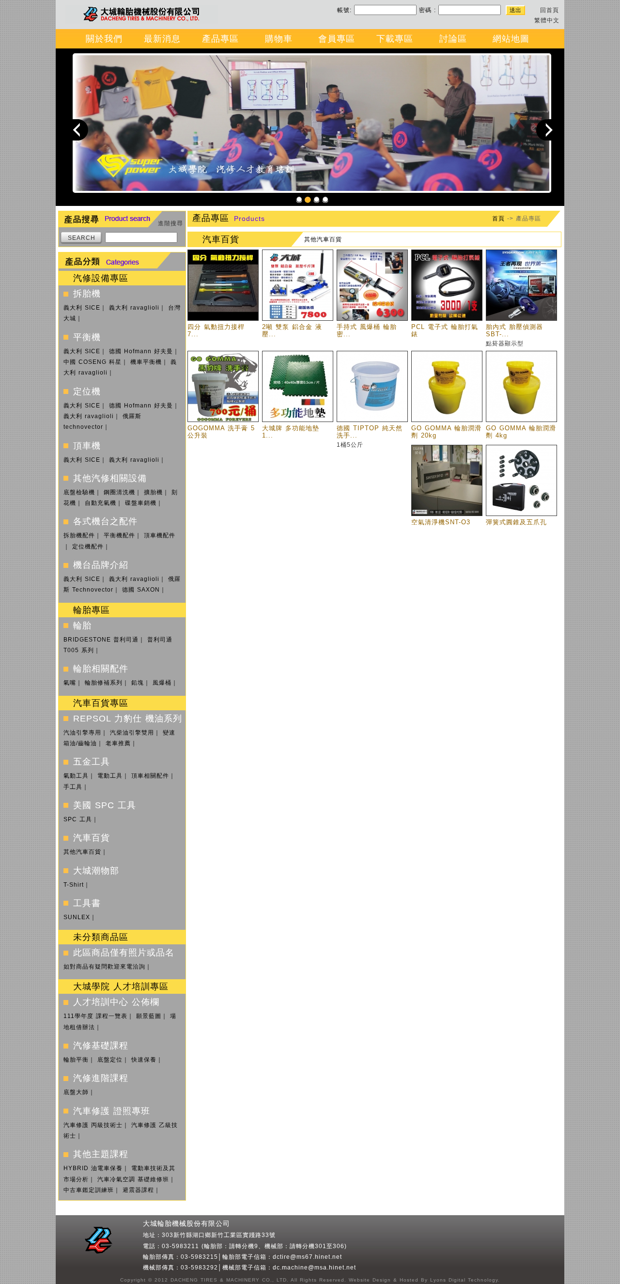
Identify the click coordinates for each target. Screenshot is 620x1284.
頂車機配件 (159, 535)
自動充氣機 (100, 503)
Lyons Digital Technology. (464, 1280)
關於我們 (104, 39)
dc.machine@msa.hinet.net (314, 1267)
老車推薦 (118, 743)
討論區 (453, 39)
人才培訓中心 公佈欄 (116, 1002)
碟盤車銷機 (140, 503)
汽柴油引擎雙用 (132, 732)
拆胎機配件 (79, 535)
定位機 (87, 391)
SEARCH (81, 238)
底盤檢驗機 (79, 492)
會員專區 (336, 39)
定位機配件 (88, 546)
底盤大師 (76, 1092)
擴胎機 (153, 492)
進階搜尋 (170, 223)
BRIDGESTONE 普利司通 (101, 639)
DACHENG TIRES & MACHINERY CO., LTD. (228, 1280)
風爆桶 (162, 682)
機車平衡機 (146, 362)
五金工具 (91, 762)
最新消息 (162, 39)
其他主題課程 (100, 1154)
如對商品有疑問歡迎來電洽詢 (104, 966)
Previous (77, 129)
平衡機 (87, 337)
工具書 (87, 903)
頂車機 (87, 446)
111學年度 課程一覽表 (95, 1016)
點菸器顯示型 (505, 343)
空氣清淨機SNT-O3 (440, 522)
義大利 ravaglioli (134, 307)
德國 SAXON (141, 589)
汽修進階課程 (100, 1078)
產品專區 (220, 39)
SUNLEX (76, 917)
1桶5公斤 (350, 444)
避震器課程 (138, 1190)
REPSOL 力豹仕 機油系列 (127, 718)
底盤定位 (110, 1059)
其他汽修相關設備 (110, 478)
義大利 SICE (81, 307)
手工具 (72, 786)
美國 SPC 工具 (104, 805)
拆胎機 (87, 293)
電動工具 (110, 775)
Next (546, 129)
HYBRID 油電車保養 (93, 1168)
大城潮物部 (96, 871)
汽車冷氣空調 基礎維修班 (133, 1179)
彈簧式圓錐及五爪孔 (516, 522)
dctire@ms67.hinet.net (307, 1256)
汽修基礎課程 (100, 1045)
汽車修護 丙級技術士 (93, 1125)
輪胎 (82, 625)
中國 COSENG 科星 (92, 362)
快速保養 (143, 1059)
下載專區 (394, 39)
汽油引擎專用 (82, 732)
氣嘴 (69, 682)
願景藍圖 (148, 1016)
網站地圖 (511, 39)
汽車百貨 (91, 838)
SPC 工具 (77, 819)
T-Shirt (73, 884)
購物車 (279, 39)
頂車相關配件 (150, 775)
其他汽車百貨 (82, 851)
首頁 (498, 218)
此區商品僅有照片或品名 (123, 952)
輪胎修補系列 (104, 682)
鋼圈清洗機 (119, 492)
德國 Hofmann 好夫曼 (141, 351)
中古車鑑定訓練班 (88, 1190)
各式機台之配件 (105, 521)
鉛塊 (137, 682)
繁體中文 (546, 20)
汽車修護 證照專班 (111, 1111)
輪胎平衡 (76, 1059)
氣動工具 (76, 775)
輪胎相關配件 (100, 668)
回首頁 (549, 10)
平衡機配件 (119, 535)
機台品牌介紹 (100, 565)
